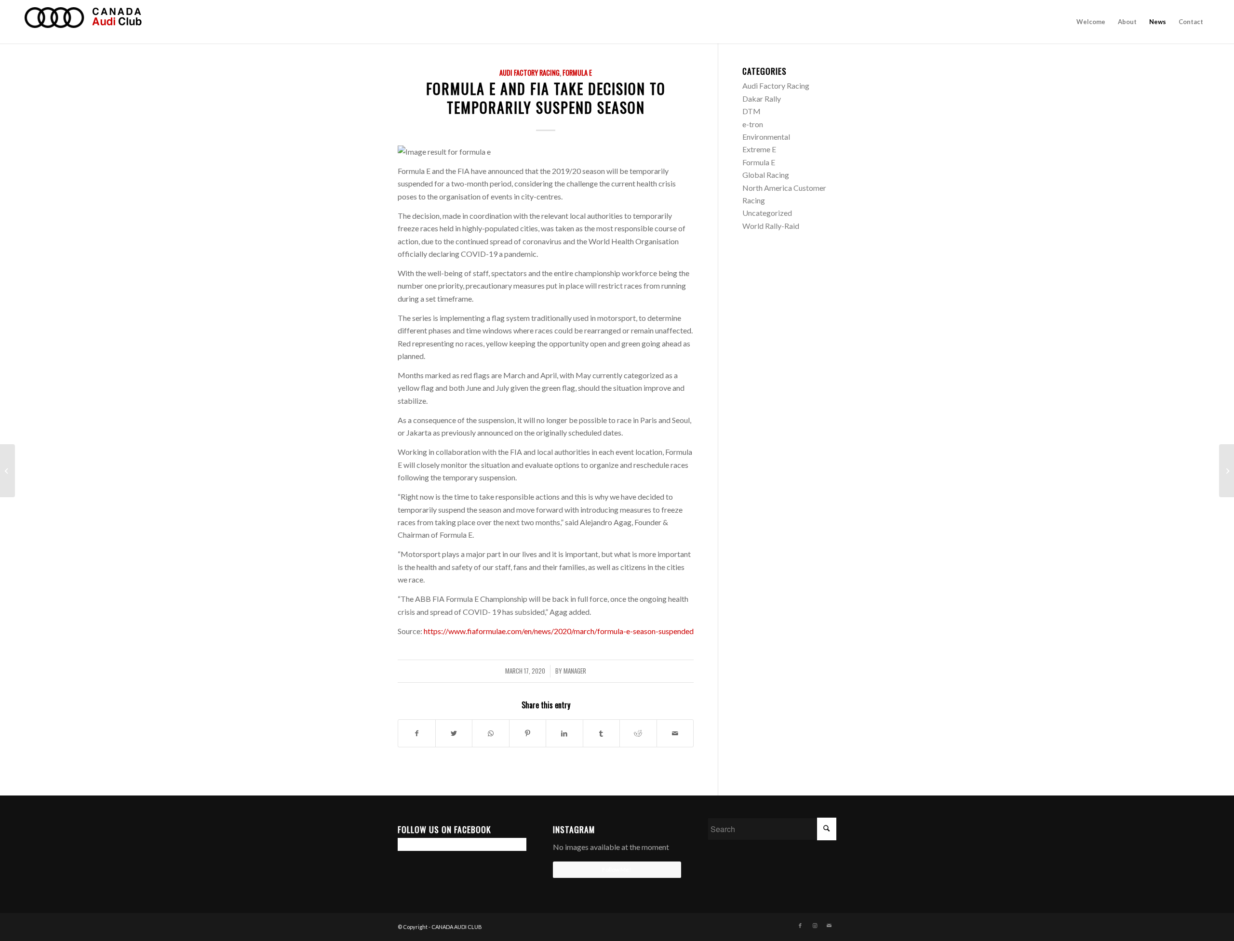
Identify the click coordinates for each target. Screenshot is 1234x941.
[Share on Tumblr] (601, 733)
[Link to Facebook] (800, 925)
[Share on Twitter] (454, 733)
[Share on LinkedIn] (564, 733)
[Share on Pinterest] (528, 733)
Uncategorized (767, 212)
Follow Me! (616, 869)
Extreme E (759, 149)
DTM (751, 111)
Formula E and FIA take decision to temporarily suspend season (546, 98)
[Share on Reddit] (638, 733)
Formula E (577, 72)
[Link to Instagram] (814, 925)
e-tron (752, 124)
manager (574, 671)
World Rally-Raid (770, 225)
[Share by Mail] (675, 733)
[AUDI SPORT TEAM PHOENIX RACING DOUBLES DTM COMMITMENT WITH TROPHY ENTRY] (7, 470)
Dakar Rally (761, 98)
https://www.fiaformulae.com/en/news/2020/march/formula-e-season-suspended (559, 631)
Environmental (766, 136)
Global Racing (765, 174)
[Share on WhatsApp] (490, 733)
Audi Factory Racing (529, 72)
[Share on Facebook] (416, 733)
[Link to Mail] (829, 925)
